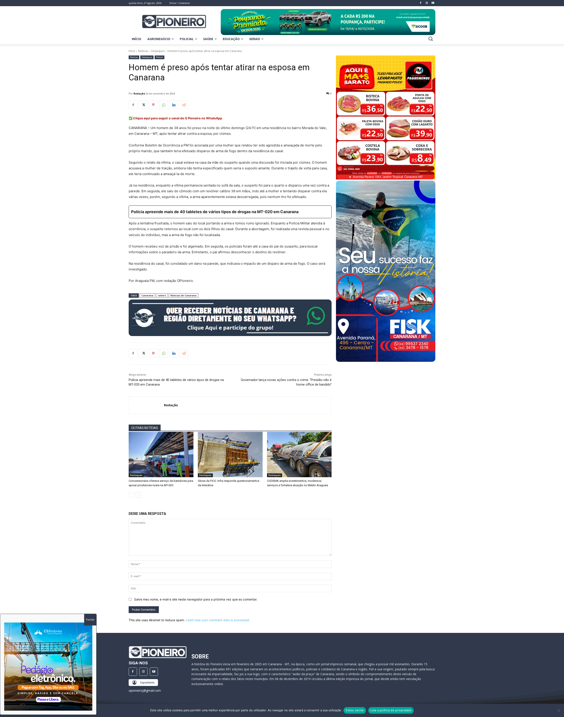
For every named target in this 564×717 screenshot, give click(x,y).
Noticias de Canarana (184, 295)
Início (132, 51)
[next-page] (138, 495)
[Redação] (146, 405)
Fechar (90, 619)
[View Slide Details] (328, 22)
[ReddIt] (183, 104)
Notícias (143, 51)
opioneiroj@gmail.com (145, 690)
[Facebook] (133, 104)
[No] (558, 710)
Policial (159, 57)
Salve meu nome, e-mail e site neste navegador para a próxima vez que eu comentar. (195, 599)
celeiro (162, 295)
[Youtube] (154, 671)
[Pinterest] (153, 104)
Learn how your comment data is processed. (218, 620)
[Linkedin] (173, 104)
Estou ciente (355, 710)
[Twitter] (143, 104)
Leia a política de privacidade (391, 710)
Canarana (147, 295)
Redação (139, 93)
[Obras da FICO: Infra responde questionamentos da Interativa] (230, 454)
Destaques (158, 51)
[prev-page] (131, 495)
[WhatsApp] (163, 104)
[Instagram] (143, 671)
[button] (430, 38)
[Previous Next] (48, 667)
